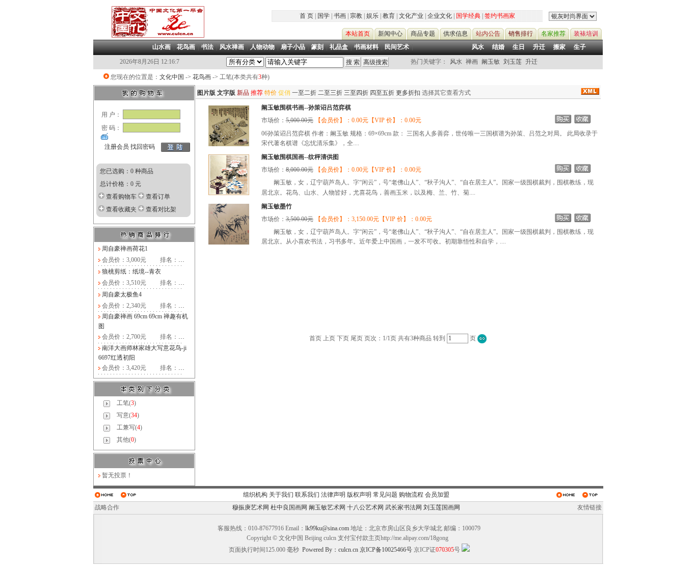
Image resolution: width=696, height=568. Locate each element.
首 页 (306, 15)
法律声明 (333, 494)
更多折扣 (408, 92)
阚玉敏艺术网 (327, 507)
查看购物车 (121, 196)
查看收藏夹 (121, 209)
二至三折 (330, 92)
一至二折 (304, 92)
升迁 (539, 46)
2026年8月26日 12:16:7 (149, 61)
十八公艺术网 (365, 507)
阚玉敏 (490, 61)
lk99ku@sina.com (327, 528)
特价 (270, 92)
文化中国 (171, 76)
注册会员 (116, 146)
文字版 (226, 92)
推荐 (257, 92)
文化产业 (411, 15)
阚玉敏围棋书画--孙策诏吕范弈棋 (306, 107)
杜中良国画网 (289, 507)
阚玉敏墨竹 (276, 206)
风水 (478, 46)
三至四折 (356, 92)
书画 (340, 15)
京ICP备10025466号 (386, 549)
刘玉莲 (512, 61)
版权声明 (359, 494)
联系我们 (307, 494)
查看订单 (158, 196)
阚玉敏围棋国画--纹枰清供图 (300, 156)
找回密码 (142, 146)
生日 (519, 46)
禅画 (472, 61)
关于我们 (281, 494)
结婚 (498, 46)
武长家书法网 (403, 507)
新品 (243, 92)
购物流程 (411, 494)
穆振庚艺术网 (250, 507)
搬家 (559, 46)
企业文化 (439, 15)
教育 (389, 15)
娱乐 (372, 15)
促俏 (284, 92)
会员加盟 (437, 494)
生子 (580, 46)
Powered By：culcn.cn (330, 549)
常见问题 (385, 494)
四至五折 (382, 92)
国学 (323, 15)
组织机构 (255, 494)
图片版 (206, 92)
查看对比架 (161, 209)
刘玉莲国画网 (441, 507)
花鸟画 (202, 76)
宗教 (356, 15)
